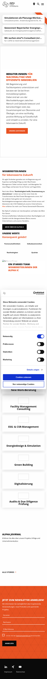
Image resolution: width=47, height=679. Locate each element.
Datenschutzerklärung (23, 636)
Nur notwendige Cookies (23, 384)
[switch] (40, 344)
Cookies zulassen (23, 377)
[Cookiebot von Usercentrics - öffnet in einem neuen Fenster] (33, 293)
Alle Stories (9, 572)
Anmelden (9, 643)
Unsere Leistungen (17, 131)
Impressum (8, 672)
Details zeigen (33, 370)
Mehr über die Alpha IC (14, 227)
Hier (3, 206)
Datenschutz (20, 672)
